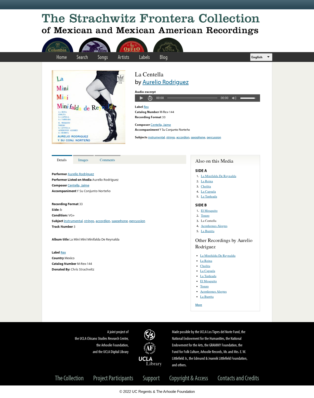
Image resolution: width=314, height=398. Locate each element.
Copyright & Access (188, 377)
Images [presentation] (83, 159)
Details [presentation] (62, 159)
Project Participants (113, 377)
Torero (205, 215)
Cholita (206, 186)
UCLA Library (150, 361)
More (198, 305)
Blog (164, 56)
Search (82, 56)
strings (170, 137)
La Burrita (207, 231)
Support (151, 377)
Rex (146, 107)
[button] (141, 98)
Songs (103, 56)
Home (61, 56)
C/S (150, 334)
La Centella (208, 220)
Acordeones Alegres (214, 226)
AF (150, 348)
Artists (123, 56)
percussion (214, 137)
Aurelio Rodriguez (166, 81)
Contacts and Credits (238, 377)
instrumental (156, 137)
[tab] (62, 159)
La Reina (207, 181)
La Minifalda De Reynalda (218, 176)
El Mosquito (209, 210)
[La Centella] (88, 143)
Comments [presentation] (107, 159)
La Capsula (208, 191)
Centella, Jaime (161, 125)
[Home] (157, 24)
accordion (182, 137)
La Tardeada (209, 196)
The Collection (69, 377)
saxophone (198, 137)
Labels (144, 56)
